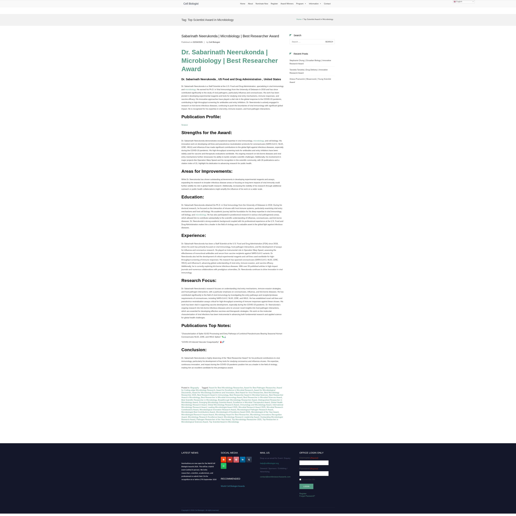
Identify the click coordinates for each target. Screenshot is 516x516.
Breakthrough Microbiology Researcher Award (237, 400)
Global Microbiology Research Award (223, 405)
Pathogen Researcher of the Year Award (213, 419)
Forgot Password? (307, 496)
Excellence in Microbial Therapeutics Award (251, 402)
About (250, 4)
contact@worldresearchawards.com (275, 477)
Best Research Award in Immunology (212, 395)
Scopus (184, 125)
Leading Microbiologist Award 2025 (222, 407)
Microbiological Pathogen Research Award (255, 410)
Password (308, 468)
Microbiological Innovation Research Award (218, 410)
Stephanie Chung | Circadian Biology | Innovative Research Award (310, 62)
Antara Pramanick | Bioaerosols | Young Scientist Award (310, 80)
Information (314, 4)
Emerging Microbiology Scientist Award (215, 402)
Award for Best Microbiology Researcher (226, 388)
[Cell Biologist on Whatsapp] (223, 466)
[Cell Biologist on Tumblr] (249, 460)
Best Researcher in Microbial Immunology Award (221, 397)
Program (300, 4)
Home (242, 4)
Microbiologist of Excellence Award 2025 (233, 412)
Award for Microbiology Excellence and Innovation (213, 392)
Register (274, 4)
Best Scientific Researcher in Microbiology (199, 400)
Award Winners (287, 4)
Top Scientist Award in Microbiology (224, 422)
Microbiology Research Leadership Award (241, 417)
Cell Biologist (191, 3)
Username (308, 458)
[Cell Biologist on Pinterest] (236, 460)
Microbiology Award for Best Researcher (232, 414)
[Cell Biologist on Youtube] (230, 460)
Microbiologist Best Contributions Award (198, 412)
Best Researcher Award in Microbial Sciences (249, 395)
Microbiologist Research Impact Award (197, 414)
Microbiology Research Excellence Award (205, 417)
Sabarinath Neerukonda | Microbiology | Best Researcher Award (230, 36)
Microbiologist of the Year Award (265, 412)
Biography (194, 388)
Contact (327, 4)
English (459, 2)
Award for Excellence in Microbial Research (234, 390)
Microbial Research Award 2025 (252, 407)
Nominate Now (262, 4)
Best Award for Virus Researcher (249, 392)
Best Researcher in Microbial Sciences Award (262, 397)
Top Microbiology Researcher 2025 (246, 419)
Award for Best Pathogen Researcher (260, 388)
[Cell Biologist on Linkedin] (243, 460)
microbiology (190, 89)
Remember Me (308, 479)
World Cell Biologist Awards (233, 486)
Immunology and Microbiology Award (255, 405)
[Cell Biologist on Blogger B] (223, 460)
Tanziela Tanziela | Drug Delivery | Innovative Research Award (309, 71)
